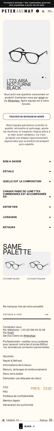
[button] (50, 11)
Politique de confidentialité (18, 396)
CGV (5, 387)
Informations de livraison (17, 365)
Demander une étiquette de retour (22, 378)
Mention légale (11, 400)
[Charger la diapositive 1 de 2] (43, 77)
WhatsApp (14, 100)
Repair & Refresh (12, 360)
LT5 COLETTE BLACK (36, 279)
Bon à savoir (12, 161)
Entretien (10, 207)
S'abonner (47, 315)
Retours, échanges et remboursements (25, 369)
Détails (8, 171)
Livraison (10, 217)
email (42, 97)
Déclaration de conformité (18, 405)
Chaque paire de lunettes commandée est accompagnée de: (24, 194)
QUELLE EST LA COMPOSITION (22, 181)
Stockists (8, 356)
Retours (9, 227)
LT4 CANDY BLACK (11, 279)
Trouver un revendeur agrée (26, 116)
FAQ (5, 391)
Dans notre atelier (13, 373)
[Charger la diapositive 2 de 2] (46, 77)
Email (11, 332)
